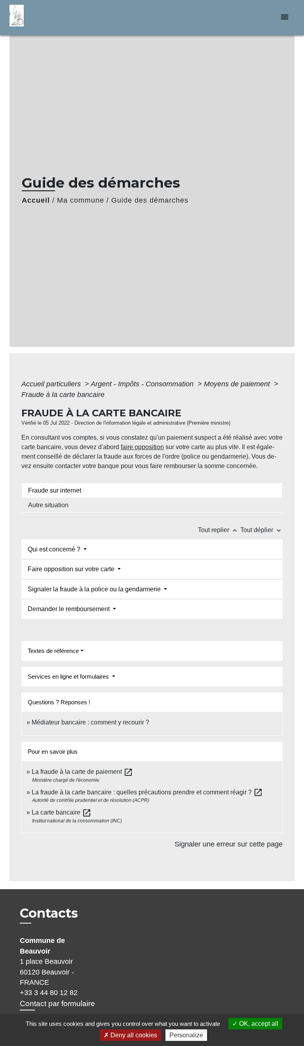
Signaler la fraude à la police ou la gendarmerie (95, 589)
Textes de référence (53, 650)
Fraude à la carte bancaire (62, 395)
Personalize (186, 1035)
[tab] (152, 490)
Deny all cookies (133, 1035)
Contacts (49, 913)
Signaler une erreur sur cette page (229, 844)
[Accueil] (39, 17)
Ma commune (80, 200)
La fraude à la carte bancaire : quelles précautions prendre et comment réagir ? (147, 792)
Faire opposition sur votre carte (72, 569)
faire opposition (142, 447)
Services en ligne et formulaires (69, 676)
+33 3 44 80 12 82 (49, 993)
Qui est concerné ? (55, 549)
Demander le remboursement (69, 609)
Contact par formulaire (57, 1003)
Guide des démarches (149, 200)
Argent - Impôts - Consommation (143, 384)
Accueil (36, 200)
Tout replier (218, 530)
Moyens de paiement (238, 384)
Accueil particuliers (52, 384)
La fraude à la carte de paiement (82, 771)
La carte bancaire (61, 812)
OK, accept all (258, 1023)
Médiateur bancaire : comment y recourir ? (90, 722)
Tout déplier (261, 530)
